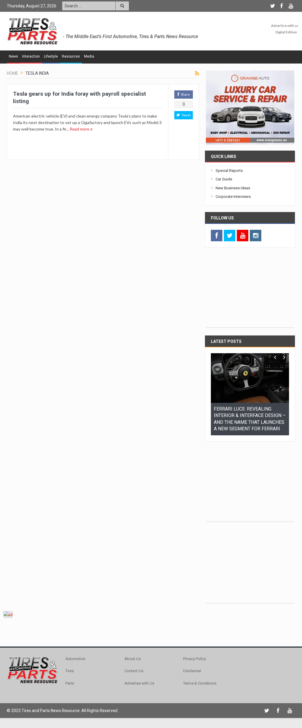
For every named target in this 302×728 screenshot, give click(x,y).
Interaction (31, 56)
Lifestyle (51, 56)
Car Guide (224, 179)
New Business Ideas (233, 188)
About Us (132, 615)
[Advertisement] (250, 291)
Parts (69, 640)
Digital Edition (286, 32)
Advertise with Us (139, 640)
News (13, 56)
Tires (69, 628)
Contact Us (133, 628)
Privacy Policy (194, 615)
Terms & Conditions (199, 640)
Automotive (75, 615)
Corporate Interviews (233, 196)
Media (89, 56)
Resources (71, 56)
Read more (80, 128)
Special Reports (229, 170)
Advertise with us (284, 25)
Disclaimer (192, 628)
